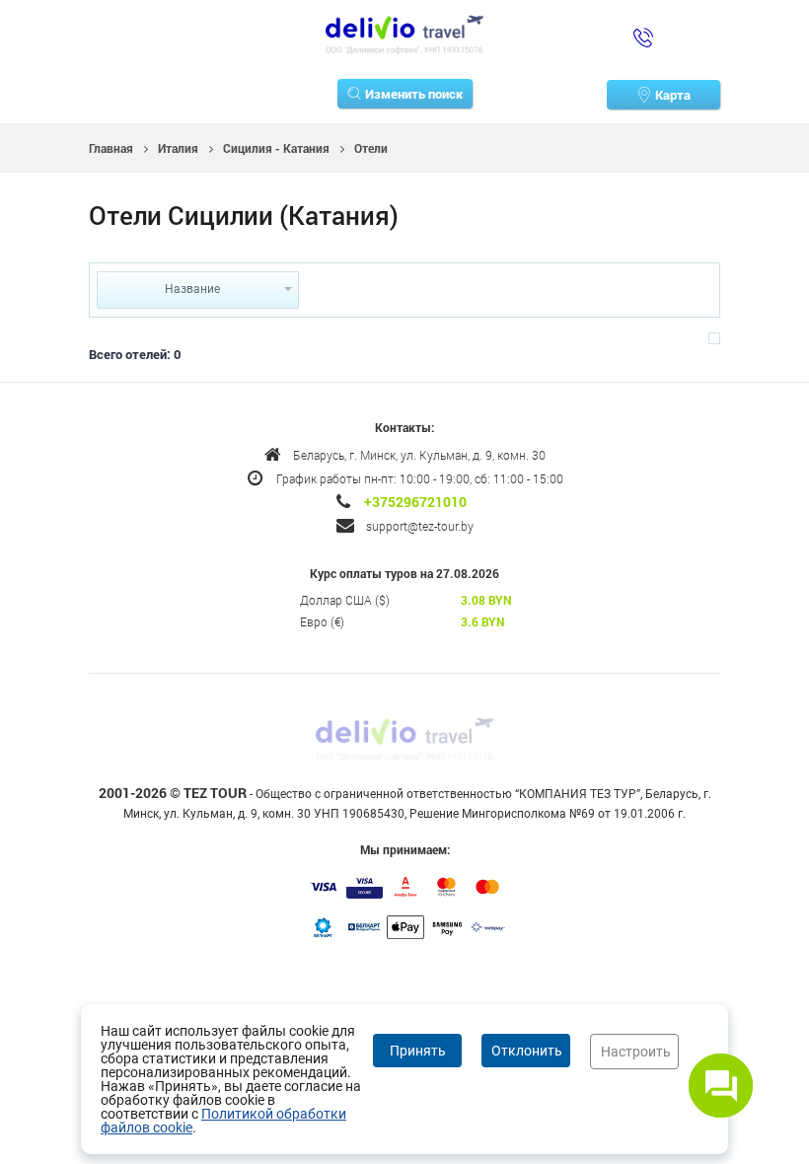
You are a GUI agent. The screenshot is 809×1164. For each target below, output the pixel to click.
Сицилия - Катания (276, 148)
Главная (111, 148)
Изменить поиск (414, 94)
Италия (178, 148)
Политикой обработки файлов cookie (223, 1120)
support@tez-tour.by (420, 526)
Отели (371, 148)
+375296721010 (415, 502)
